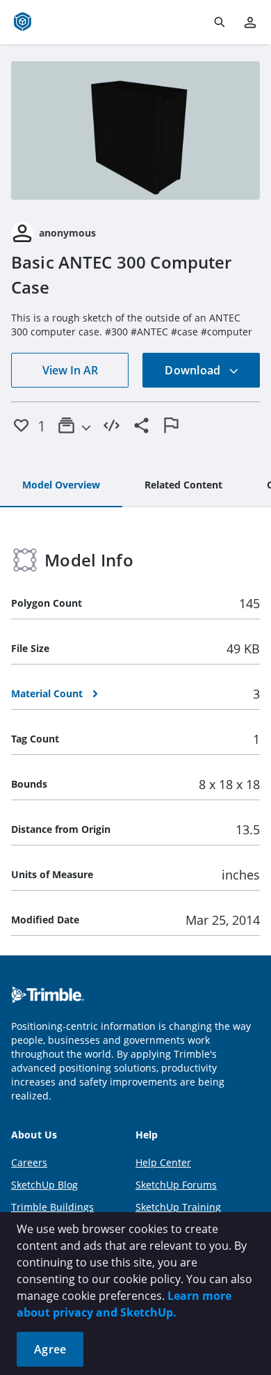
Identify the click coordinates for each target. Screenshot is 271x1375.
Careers (29, 1162)
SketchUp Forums (176, 1184)
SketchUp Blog (44, 1184)
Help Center (163, 1162)
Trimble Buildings (52, 1207)
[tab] (61, 485)
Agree (50, 1349)
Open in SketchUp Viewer (135, 130)
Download (194, 370)
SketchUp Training (178, 1207)
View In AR (70, 370)
